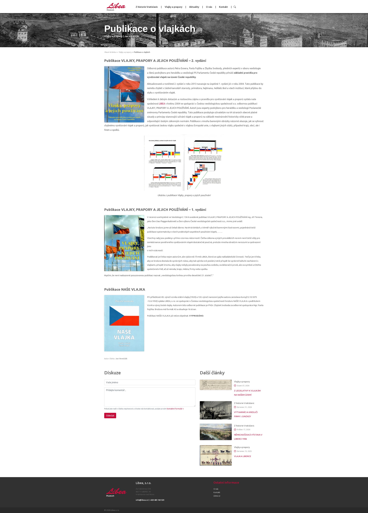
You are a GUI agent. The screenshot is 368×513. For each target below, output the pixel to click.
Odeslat (110, 415)
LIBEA (162, 103)
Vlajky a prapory (173, 7)
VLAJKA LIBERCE (242, 456)
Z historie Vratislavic (147, 7)
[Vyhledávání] (234, 6)
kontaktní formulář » (175, 409)
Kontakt (223, 7)
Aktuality (194, 7)
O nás (209, 7)
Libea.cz (216, 496)
